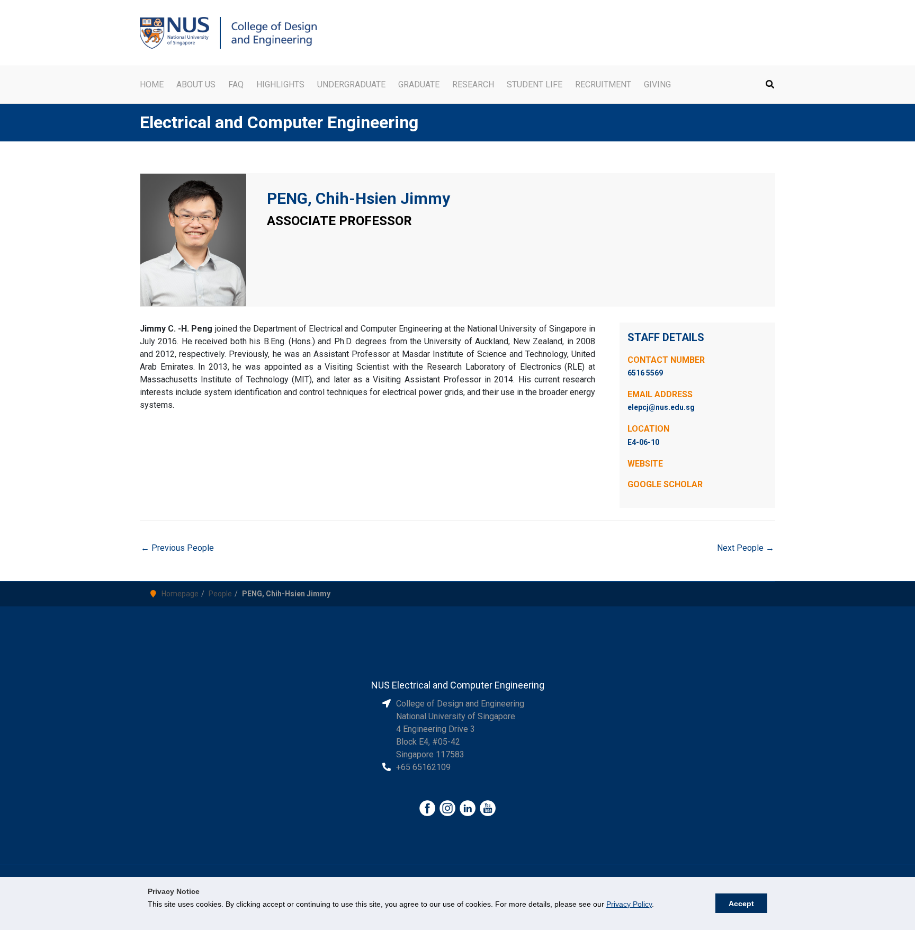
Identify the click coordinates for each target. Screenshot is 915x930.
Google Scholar (665, 484)
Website (645, 464)
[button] (770, 85)
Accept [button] (741, 903)
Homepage (180, 593)
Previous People (177, 548)
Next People (745, 548)
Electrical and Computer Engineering (279, 122)
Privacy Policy (629, 904)
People (220, 593)
